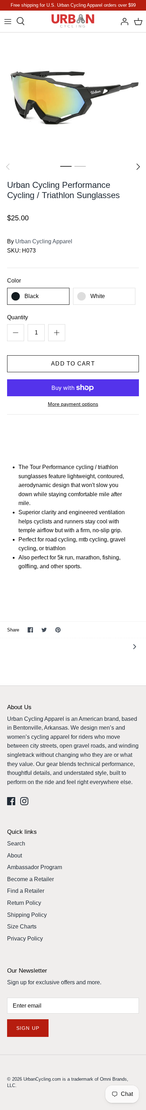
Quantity (17, 317)
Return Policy (24, 903)
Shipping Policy (27, 915)
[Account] (122, 21)
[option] (73, 95)
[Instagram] (24, 801)
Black (31, 296)
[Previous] (8, 166)
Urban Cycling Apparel (43, 241)
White (97, 296)
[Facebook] (11, 801)
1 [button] (66, 166)
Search (16, 844)
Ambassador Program (34, 867)
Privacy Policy (25, 939)
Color (14, 281)
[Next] (138, 166)
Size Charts (21, 927)
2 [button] (80, 166)
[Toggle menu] (8, 21)
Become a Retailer (30, 879)
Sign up (27, 1028)
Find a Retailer (25, 891)
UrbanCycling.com (42, 1079)
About (14, 856)
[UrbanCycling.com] (73, 21)
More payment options (73, 404)
